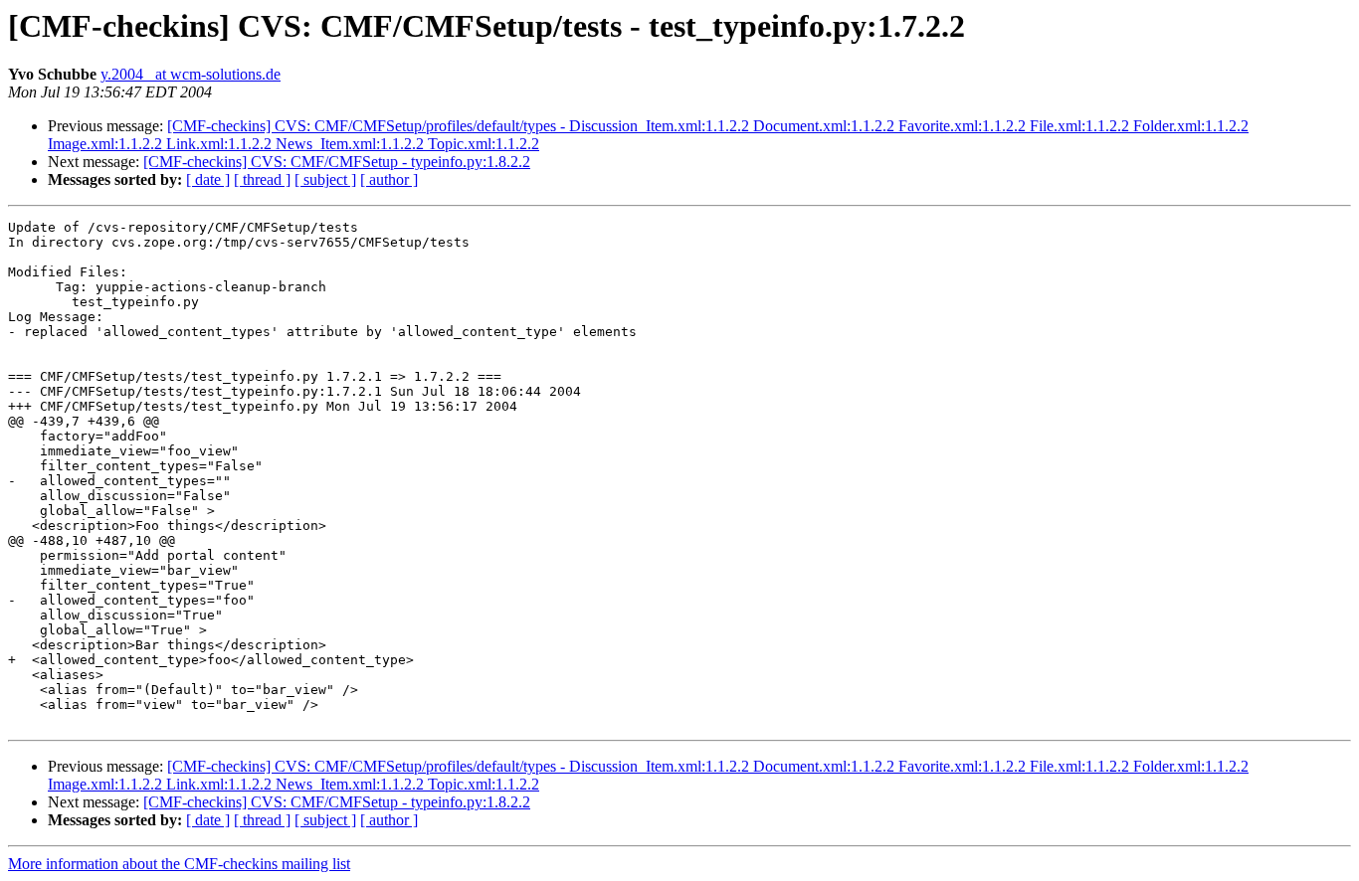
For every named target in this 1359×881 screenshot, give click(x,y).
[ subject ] (325, 179)
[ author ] (389, 179)
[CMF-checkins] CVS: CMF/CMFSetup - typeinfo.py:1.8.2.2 (336, 161)
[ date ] (208, 179)
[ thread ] (262, 179)
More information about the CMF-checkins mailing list (179, 863)
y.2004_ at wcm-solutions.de (190, 74)
